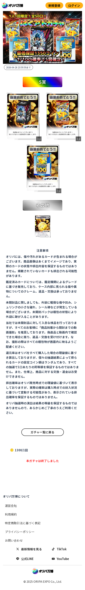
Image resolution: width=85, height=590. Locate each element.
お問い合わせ (14, 540)
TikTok (62, 549)
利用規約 (11, 514)
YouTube (63, 559)
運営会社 (11, 505)
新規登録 (54, 5)
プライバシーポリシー (20, 532)
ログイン (74, 5)
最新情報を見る (31, 549)
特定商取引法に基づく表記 (23, 523)
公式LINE (27, 559)
